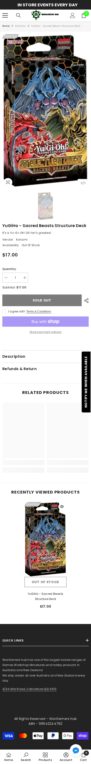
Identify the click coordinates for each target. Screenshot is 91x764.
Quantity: (9, 269)
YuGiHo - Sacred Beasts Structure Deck (45, 596)
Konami (22, 240)
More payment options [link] (46, 332)
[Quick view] (61, 506)
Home (6, 26)
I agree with (16, 311)
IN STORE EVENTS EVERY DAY (45, 5)
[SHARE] (85, 300)
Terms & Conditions (38, 311)
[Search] (18, 15)
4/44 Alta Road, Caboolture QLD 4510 (29, 689)
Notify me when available (86, 382)
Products (20, 26)
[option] (45, 5)
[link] (23, 462)
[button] (76, 750)
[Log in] (72, 15)
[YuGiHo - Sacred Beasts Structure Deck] (45, 539)
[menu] (5, 15)
